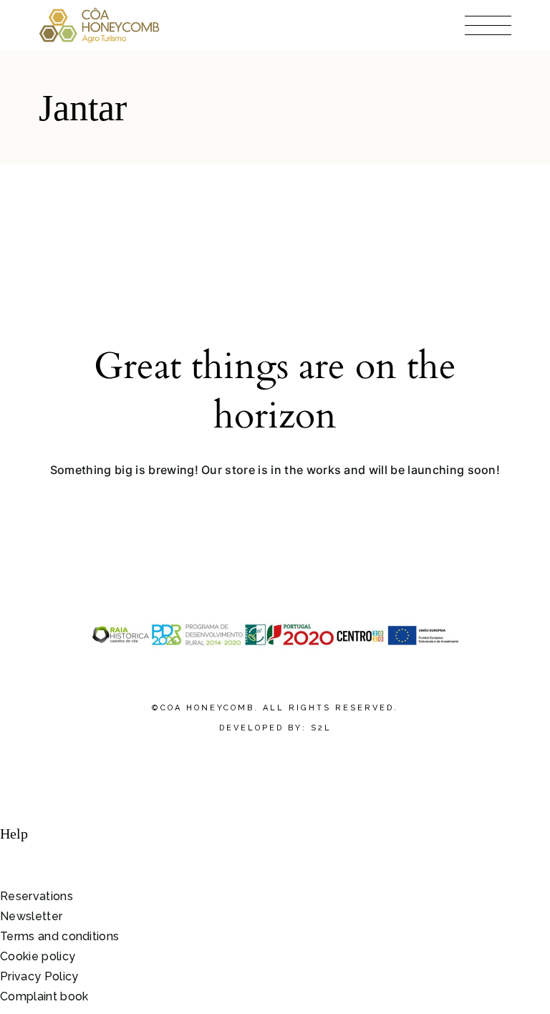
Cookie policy (37, 956)
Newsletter (31, 916)
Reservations (36, 896)
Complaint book (44, 996)
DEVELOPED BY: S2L (275, 728)
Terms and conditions (59, 936)
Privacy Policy (39, 976)
